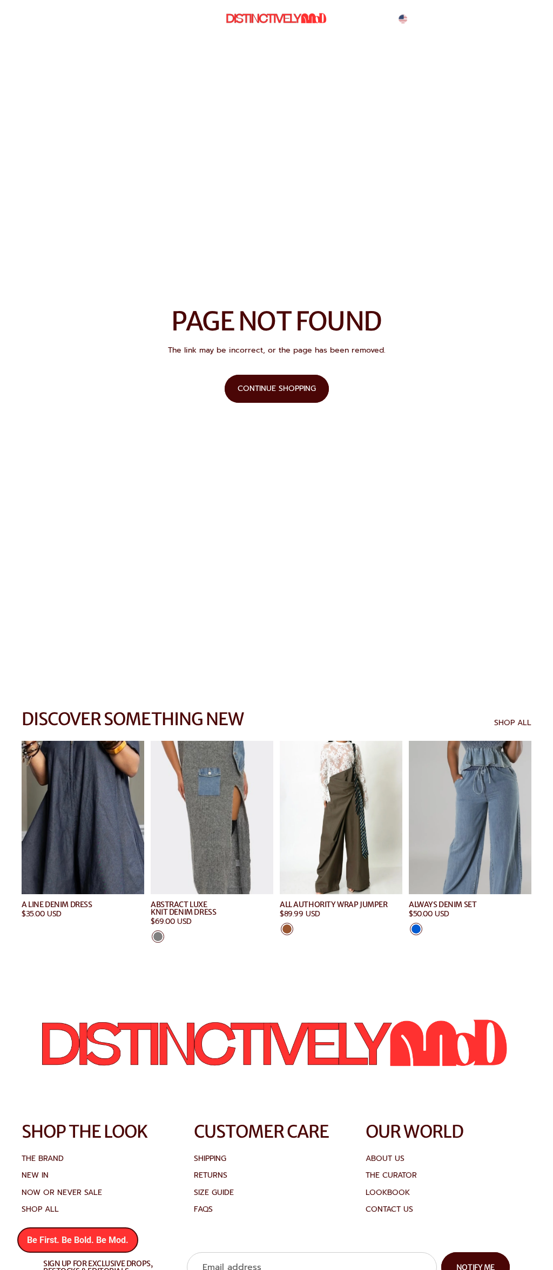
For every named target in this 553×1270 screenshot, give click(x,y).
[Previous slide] (162, 817)
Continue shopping (277, 388)
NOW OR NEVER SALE (62, 1192)
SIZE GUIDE (214, 1192)
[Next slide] (261, 817)
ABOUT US (385, 1158)
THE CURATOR (391, 1175)
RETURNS (210, 1175)
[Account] (496, 19)
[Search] (473, 19)
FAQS (203, 1209)
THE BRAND (43, 1158)
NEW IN (35, 1175)
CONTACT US (389, 1209)
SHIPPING (210, 1158)
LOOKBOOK (388, 1192)
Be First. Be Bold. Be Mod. (78, 1240)
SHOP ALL (512, 723)
